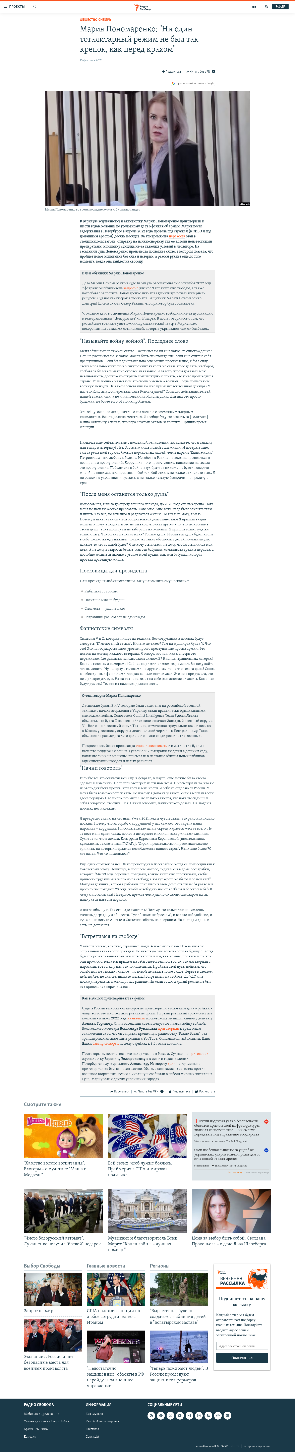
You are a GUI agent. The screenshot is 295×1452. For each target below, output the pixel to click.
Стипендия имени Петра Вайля (46, 1421)
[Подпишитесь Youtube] (180, 1415)
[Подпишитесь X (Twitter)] (170, 1415)
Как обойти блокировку (103, 1421)
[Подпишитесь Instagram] (199, 1415)
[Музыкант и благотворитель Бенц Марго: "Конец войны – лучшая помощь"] (147, 1211)
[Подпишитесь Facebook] (161, 1415)
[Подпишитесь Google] (151, 1415)
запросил (130, 288)
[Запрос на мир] (53, 1289)
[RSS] (208, 1415)
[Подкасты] (218, 1415)
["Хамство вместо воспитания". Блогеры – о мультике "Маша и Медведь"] (63, 1136)
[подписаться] (227, 1415)
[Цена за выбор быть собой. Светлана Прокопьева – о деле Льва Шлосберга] (231, 1211)
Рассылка (92, 1429)
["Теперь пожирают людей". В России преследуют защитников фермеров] (179, 1347)
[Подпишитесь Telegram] (189, 1415)
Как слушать (94, 1414)
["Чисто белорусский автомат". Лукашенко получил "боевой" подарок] (63, 1211)
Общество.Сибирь (95, 20)
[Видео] (254, 7)
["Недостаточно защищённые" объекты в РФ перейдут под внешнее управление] (116, 1347)
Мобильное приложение (41, 1414)
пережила (177, 236)
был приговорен (106, 1044)
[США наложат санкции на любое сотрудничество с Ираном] (116, 1289)
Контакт (30, 1437)
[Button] (171, 71)
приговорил (199, 1054)
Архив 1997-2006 (36, 1429)
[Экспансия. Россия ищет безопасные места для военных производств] (53, 1335)
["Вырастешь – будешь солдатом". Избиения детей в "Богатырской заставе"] (179, 1289)
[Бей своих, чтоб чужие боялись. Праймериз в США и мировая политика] (147, 1136)
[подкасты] (266, 7)
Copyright (92, 1437)
